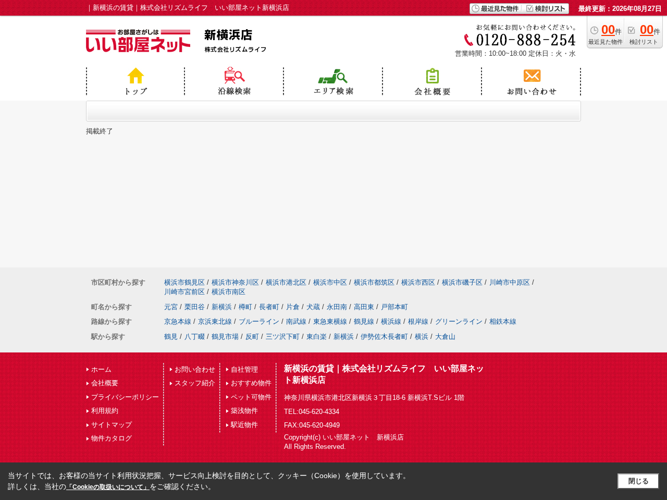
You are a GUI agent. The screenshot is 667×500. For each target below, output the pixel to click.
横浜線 (391, 321)
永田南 (337, 307)
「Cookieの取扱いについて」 (108, 487)
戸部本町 (394, 307)
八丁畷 (194, 336)
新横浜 (222, 307)
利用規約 (104, 410)
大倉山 (445, 336)
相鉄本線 (502, 321)
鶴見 (171, 336)
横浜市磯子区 (462, 282)
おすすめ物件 (251, 383)
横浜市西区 (418, 282)
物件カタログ (111, 438)
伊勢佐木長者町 (384, 336)
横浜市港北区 (286, 282)
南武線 (296, 321)
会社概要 (104, 383)
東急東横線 (330, 321)
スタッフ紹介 (195, 383)
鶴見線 (364, 321)
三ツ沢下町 (283, 336)
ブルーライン (259, 321)
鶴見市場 (225, 336)
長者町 (269, 307)
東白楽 (316, 336)
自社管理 (244, 369)
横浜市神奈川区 (235, 282)
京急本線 (177, 321)
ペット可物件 (251, 397)
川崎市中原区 (509, 282)
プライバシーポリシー (125, 397)
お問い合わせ (195, 369)
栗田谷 (194, 307)
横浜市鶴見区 (184, 282)
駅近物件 (244, 425)
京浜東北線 (215, 321)
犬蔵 (313, 307)
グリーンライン (459, 321)
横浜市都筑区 (374, 282)
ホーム (101, 369)
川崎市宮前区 (184, 292)
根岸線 (418, 321)
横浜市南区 (228, 292)
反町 (252, 336)
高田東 (364, 307)
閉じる (638, 481)
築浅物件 (244, 410)
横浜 (421, 336)
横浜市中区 (330, 282)
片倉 (293, 307)
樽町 (245, 307)
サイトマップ (111, 425)
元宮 (171, 307)
